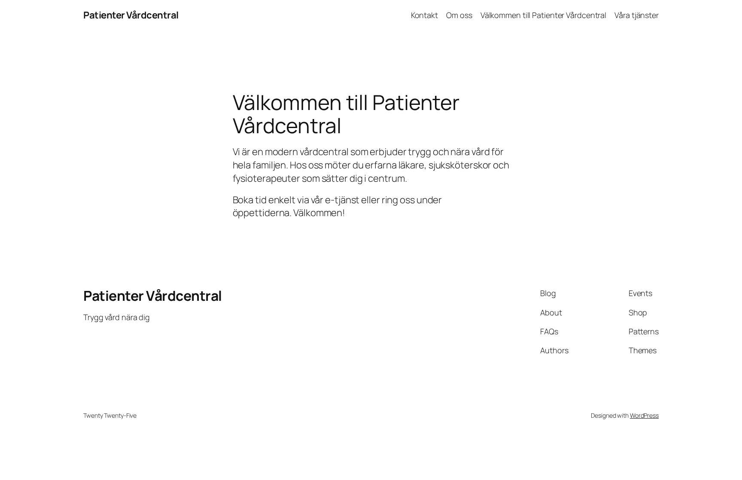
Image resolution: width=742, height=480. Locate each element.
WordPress (644, 415)
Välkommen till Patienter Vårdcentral (543, 15)
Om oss (459, 15)
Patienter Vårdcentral (131, 15)
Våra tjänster (636, 15)
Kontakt (424, 15)
